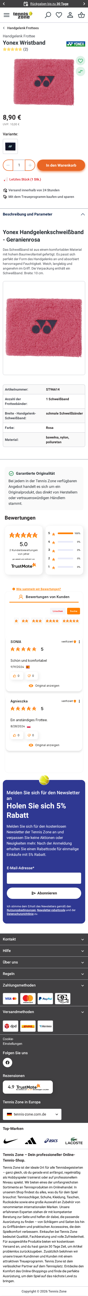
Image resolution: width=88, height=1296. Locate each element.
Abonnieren (47, 893)
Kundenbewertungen (23, 552)
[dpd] (10, 1026)
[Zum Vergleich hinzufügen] (80, 71)
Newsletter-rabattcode (51, 910)
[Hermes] (45, 1026)
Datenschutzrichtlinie (20, 914)
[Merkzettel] (59, 15)
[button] (13, 589)
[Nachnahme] (62, 998)
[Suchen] (47, 15)
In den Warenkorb (61, 165)
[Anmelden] (70, 15)
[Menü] (6, 15)
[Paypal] (45, 998)
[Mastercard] (28, 998)
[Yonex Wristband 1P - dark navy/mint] (10, 146)
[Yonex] (75, 44)
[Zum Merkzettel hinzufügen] (80, 60)
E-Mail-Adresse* (20, 868)
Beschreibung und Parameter (27, 214)
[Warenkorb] (81, 15)
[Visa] (10, 998)
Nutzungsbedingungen (21, 910)
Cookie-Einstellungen (7, 1041)
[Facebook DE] (7, 1062)
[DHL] (28, 1026)
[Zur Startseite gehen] (22, 15)
